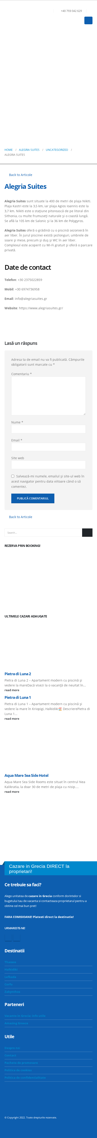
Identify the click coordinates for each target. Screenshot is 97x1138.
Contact (10, 1055)
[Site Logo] (17, 16)
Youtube (16, 937)
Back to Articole (20, 175)
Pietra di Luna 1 (18, 697)
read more (12, 690)
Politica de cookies (18, 1070)
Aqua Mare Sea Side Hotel (26, 775)
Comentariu (21, 374)
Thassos (10, 962)
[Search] (87, 532)
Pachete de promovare (21, 1063)
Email (16, 440)
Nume (17, 422)
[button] (90, 11)
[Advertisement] (48, 83)
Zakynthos (12, 992)
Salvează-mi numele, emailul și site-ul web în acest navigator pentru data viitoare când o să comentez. (47, 481)
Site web (17, 458)
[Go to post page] (48, 644)
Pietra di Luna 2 (18, 673)
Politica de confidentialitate (25, 1078)
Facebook (8, 937)
